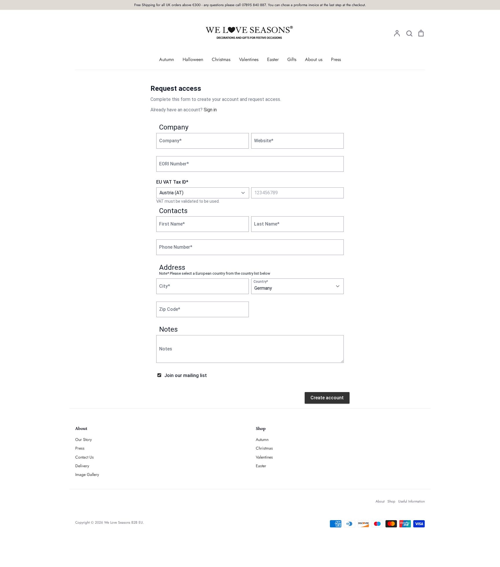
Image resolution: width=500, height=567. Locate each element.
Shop (391, 501)
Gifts (291, 59)
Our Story (83, 439)
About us (313, 59)
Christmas (221, 59)
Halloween (193, 59)
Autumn (166, 59)
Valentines (248, 59)
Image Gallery (87, 474)
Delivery (82, 466)
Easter (273, 59)
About (380, 501)
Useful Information (411, 501)
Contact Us (84, 457)
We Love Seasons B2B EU (123, 522)
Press (336, 59)
